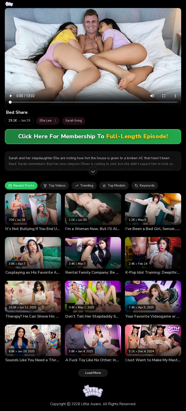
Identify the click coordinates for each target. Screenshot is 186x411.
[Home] (9, 4)
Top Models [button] (116, 185)
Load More (93, 373)
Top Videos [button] (57, 185)
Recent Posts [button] (23, 185)
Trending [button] (86, 185)
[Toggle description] (93, 170)
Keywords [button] (147, 185)
